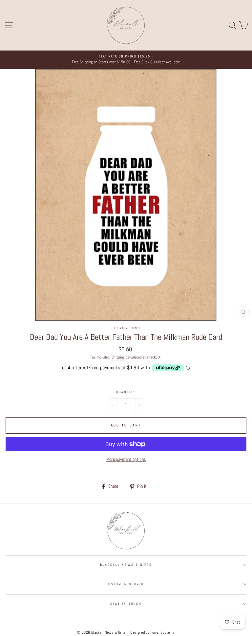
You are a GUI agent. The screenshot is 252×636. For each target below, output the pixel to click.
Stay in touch (126, 604)
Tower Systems (162, 632)
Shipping (118, 357)
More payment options (126, 459)
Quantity (126, 392)
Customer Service (126, 584)
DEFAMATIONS (126, 328)
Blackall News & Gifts (126, 565)
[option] (126, 60)
